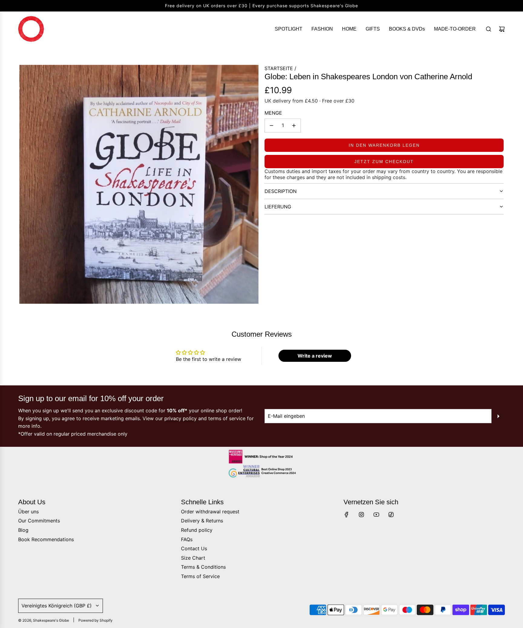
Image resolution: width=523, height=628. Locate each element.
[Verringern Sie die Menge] (271, 125)
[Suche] (488, 29)
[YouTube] (376, 514)
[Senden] (498, 416)
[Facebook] (346, 514)
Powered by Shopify (95, 620)
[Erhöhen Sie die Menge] (294, 125)
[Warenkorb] (501, 29)
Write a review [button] (315, 356)
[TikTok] (391, 514)
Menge (273, 113)
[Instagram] (361, 514)
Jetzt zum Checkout (384, 161)
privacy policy (180, 418)
